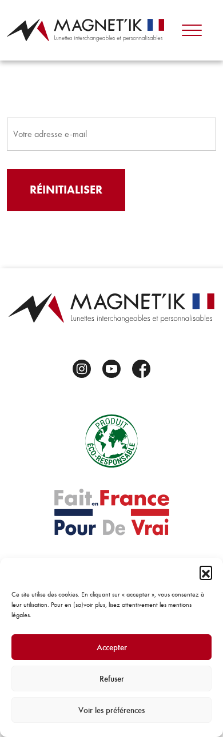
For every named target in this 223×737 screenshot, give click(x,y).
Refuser (111, 679)
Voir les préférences (111, 710)
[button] (206, 572)
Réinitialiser (66, 190)
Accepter (112, 647)
